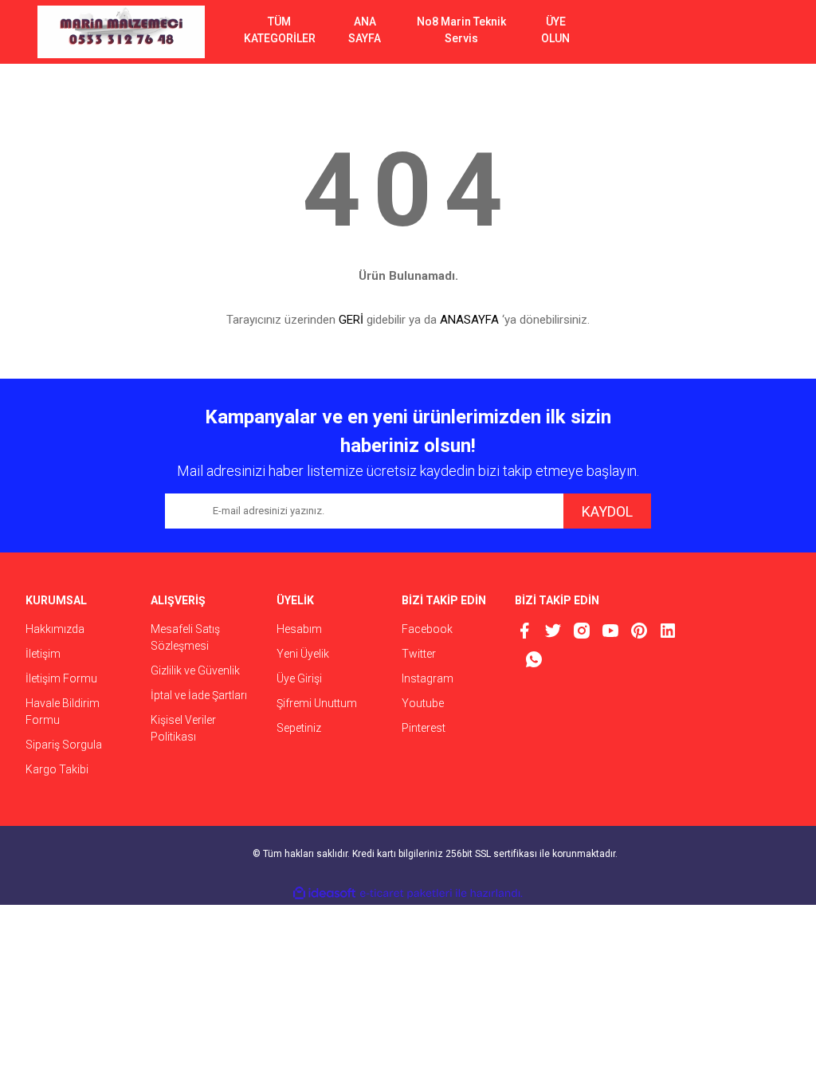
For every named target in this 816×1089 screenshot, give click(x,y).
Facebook (427, 629)
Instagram (427, 678)
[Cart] (755, 32)
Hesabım (299, 629)
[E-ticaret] (406, 894)
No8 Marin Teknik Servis (461, 30)
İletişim (43, 653)
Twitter (419, 653)
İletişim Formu (61, 678)
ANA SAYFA (364, 30)
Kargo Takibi (57, 769)
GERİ (351, 320)
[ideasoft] (324, 893)
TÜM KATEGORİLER (280, 30)
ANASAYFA (469, 320)
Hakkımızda (55, 629)
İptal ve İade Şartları (199, 695)
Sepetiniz (299, 727)
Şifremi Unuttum (317, 703)
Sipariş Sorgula (64, 744)
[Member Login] (707, 32)
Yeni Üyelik (303, 653)
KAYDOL (607, 511)
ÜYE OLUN (555, 30)
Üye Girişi (299, 678)
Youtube (423, 703)
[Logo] (121, 32)
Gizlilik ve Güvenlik (195, 670)
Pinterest (423, 727)
